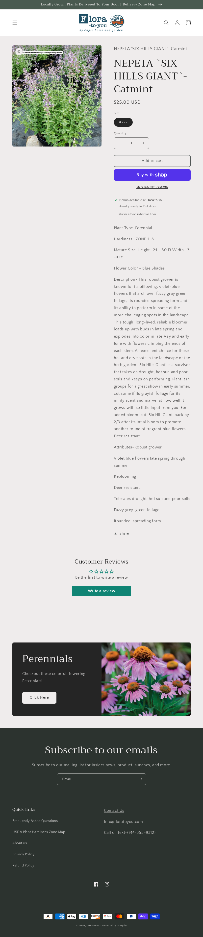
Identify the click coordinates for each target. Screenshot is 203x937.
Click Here (39, 697)
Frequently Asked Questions (35, 821)
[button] (14, 22)
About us (19, 843)
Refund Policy (23, 865)
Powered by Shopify (114, 925)
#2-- (123, 122)
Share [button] (124, 534)
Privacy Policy (23, 854)
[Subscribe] (140, 779)
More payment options (152, 186)
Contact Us (114, 810)
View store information (137, 214)
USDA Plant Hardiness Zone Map (38, 832)
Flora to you (93, 925)
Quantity (120, 133)
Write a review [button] (101, 591)
